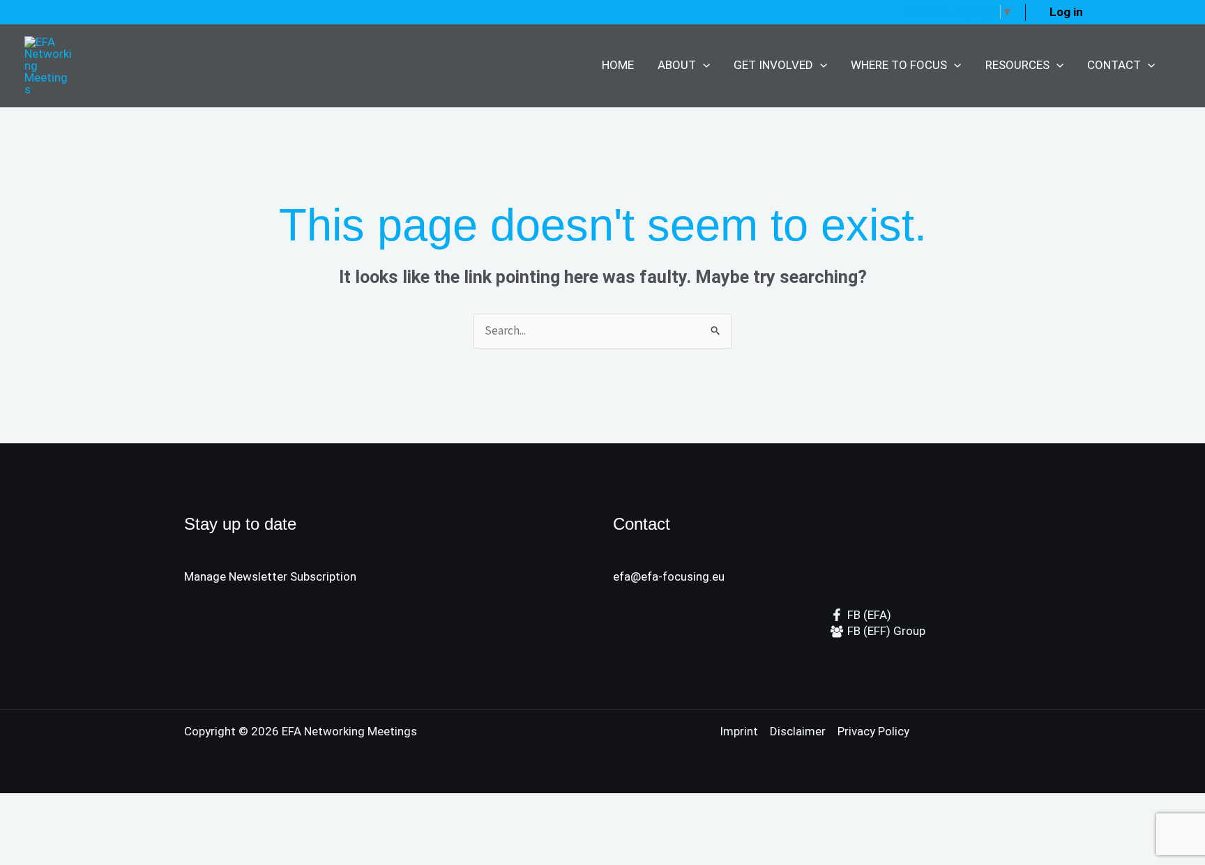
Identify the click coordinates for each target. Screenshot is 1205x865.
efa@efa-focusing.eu (669, 576)
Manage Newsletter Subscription (270, 576)
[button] (703, 65)
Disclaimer (798, 731)
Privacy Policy (873, 731)
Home (618, 65)
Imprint (739, 731)
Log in (1066, 12)
